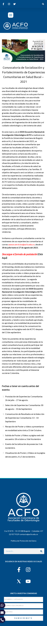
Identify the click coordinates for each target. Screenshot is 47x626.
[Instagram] (28, 569)
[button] (43, 4)
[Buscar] (41, 551)
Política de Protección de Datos (23, 541)
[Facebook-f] (19, 569)
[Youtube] (28, 581)
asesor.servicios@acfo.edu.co (21, 244)
